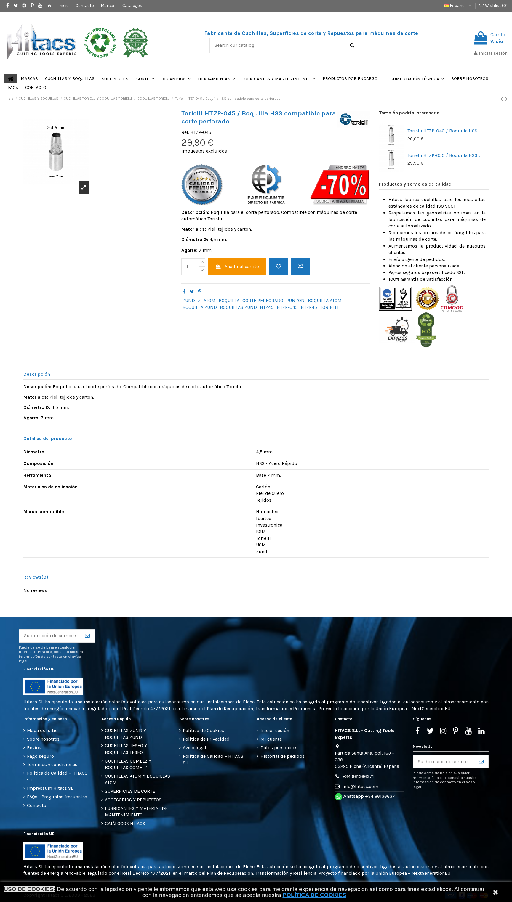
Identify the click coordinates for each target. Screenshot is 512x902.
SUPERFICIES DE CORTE (130, 791)
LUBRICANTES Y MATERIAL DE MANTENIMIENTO (136, 811)
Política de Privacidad (206, 739)
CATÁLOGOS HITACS (125, 823)
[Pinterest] (199, 291)
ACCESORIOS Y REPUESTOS (133, 800)
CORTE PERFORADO (262, 300)
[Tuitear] (192, 291)
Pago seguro (40, 756)
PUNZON (295, 300)
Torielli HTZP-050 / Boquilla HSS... (443, 155)
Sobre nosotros (43, 739)
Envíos (34, 747)
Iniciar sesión (274, 730)
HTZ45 (266, 307)
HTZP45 (309, 307)
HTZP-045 (287, 307)
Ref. (185, 132)
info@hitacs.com (360, 786)
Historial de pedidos (282, 756)
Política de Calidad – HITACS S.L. (57, 776)
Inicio (64, 5)
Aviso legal (194, 747)
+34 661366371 (358, 776)
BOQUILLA (229, 300)
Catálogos (132, 5)
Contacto (85, 5)
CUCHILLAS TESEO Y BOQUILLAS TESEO (126, 749)
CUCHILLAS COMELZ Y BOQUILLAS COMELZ (128, 764)
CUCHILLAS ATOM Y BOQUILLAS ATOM (137, 779)
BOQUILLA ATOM (325, 300)
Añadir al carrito (242, 266)
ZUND (189, 300)
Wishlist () (496, 5)
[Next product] (506, 99)
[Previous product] (502, 99)
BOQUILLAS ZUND (238, 307)
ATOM (209, 300)
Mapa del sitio (42, 730)
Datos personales (278, 747)
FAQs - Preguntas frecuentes (57, 797)
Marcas (108, 5)
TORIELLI (329, 307)
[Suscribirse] (87, 636)
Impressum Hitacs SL (50, 788)
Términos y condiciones (52, 764)
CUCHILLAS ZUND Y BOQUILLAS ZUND (125, 734)
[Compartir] (184, 291)
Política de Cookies (203, 730)
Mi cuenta (271, 739)
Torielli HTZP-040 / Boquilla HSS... (443, 131)
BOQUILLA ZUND (200, 307)
